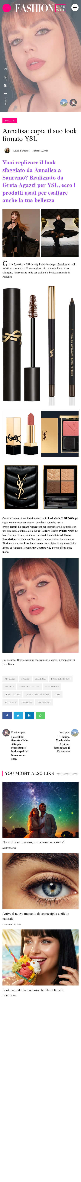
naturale (10, 702)
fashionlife (52, 686)
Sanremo (26, 702)
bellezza (40, 678)
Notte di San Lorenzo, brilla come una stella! (33, 842)
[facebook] (5, 94)
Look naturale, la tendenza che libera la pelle (33, 990)
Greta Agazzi (12, 694)
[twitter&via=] (5, 85)
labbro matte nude (37, 694)
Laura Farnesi (20, 150)
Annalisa (62, 264)
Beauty (9, 120)
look (57, 694)
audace (25, 678)
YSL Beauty (44, 702)
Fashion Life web (29, 686)
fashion (9, 686)
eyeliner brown (60, 678)
